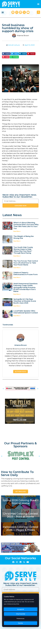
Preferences (20, 618)
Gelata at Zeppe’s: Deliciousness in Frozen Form (25, 273)
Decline (20, 623)
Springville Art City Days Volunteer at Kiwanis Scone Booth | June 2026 (24, 301)
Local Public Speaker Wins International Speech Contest (25, 312)
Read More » (17, 231)
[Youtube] (28, 12)
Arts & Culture (14, 45)
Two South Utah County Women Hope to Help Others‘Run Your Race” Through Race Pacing (23, 250)
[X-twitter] (24, 12)
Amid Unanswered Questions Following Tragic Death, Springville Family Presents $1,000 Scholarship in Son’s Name (25, 287)
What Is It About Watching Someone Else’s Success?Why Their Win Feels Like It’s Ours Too (26, 225)
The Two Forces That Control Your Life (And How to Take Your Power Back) (25, 263)
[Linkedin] (20, 12)
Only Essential (20, 614)
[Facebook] (13, 12)
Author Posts (20, 372)
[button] (38, 4)
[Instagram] (16, 12)
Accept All (20, 609)
